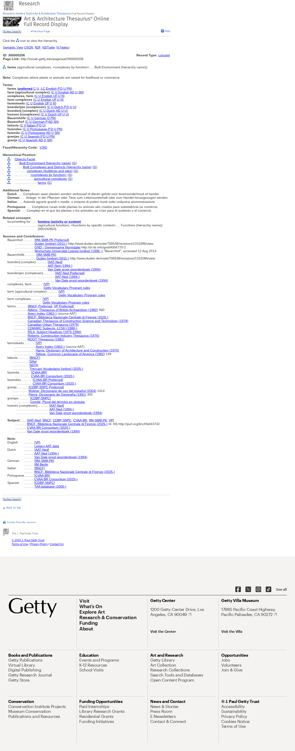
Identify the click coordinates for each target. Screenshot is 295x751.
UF (55, 96)
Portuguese (36, 133)
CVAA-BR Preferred (48, 380)
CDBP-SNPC (40, 398)
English (63, 92)
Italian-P (32, 125)
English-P (52, 88)
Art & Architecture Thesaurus (52, 13)
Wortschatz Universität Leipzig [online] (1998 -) (69, 251)
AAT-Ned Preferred (70, 273)
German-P (39, 122)
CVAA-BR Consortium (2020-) (52, 376)
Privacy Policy (39, 544)
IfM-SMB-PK (46, 254)
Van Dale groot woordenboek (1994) (74, 269)
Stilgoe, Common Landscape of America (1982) (70, 354)
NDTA (34, 365)
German (40, 118)
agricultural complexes (50, 179)
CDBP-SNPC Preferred (46, 387)
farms (42, 182)
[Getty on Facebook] (238, 589)
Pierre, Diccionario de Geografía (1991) (57, 394)
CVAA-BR (39, 372)
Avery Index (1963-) (42, 313)
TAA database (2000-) (50, 486)
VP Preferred (63, 306)
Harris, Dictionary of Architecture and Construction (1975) (77, 350)
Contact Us (57, 544)
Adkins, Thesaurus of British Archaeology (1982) (63, 310)
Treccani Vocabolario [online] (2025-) (56, 369)
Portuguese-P (40, 129)
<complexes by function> (48, 175)
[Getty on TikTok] (268, 589)
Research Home (13, 13)
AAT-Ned (55, 262)
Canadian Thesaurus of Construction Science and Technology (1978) (78, 321)
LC (43, 88)
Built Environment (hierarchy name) (45, 163)
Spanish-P (35, 136)
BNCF (34, 358)
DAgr (33, 361)
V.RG (43, 147)
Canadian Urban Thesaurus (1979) (53, 324)
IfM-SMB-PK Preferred (51, 240)
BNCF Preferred (40, 306)
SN (80, 92)
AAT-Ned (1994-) (60, 266)
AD (72, 92)
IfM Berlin (41, 464)
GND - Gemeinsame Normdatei (57, 247)
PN (69, 88)
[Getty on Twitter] (248, 589)
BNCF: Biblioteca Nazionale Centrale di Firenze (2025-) (68, 317)
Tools (29, 13)
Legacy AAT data (46, 446)
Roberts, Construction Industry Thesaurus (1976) (63, 335)
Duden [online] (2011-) (51, 243)
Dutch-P (60, 107)
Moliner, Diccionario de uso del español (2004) (62, 391)
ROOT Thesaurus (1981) (46, 339)
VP (46, 284)
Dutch (51, 110)
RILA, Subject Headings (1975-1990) (54, 332)
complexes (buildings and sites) (50, 171)
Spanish (32, 140)
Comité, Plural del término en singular (57, 402)
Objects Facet (25, 159)
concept (164, 55)
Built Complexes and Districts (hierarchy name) (57, 167)
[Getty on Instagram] (258, 589)
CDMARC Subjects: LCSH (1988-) (52, 328)
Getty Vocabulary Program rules (67, 288)
